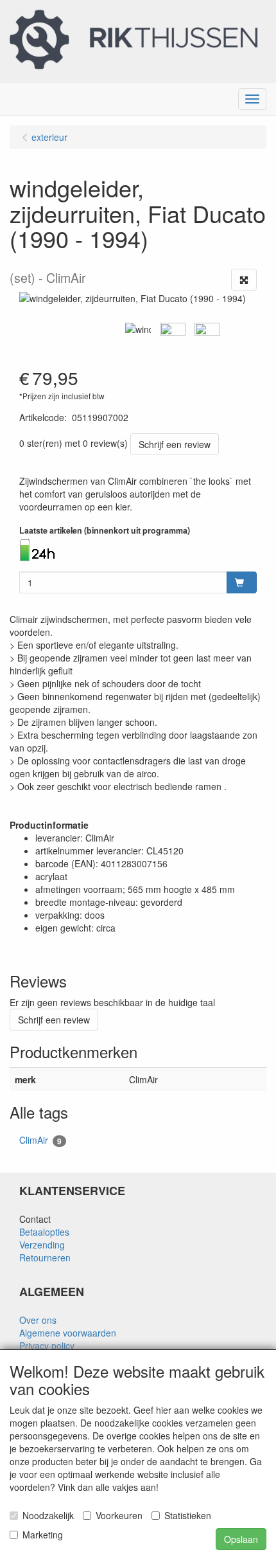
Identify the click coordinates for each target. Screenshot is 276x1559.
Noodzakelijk (48, 1515)
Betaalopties (44, 1231)
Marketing (42, 1534)
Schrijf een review (175, 444)
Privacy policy (46, 1345)
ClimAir (40, 1140)
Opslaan (241, 1539)
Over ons (37, 1319)
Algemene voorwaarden (67, 1332)
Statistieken (187, 1515)
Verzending (42, 1244)
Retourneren (45, 1257)
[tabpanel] (138, 329)
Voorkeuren (119, 1515)
